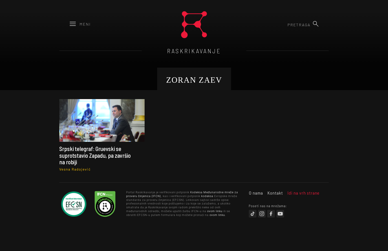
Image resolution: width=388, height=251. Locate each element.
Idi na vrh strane (303, 192)
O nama (256, 192)
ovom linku (215, 211)
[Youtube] (280, 214)
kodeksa (207, 196)
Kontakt (275, 192)
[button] (316, 24)
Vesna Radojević (75, 169)
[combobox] (286, 24)
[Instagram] (262, 214)
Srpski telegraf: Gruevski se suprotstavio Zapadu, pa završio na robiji (95, 155)
